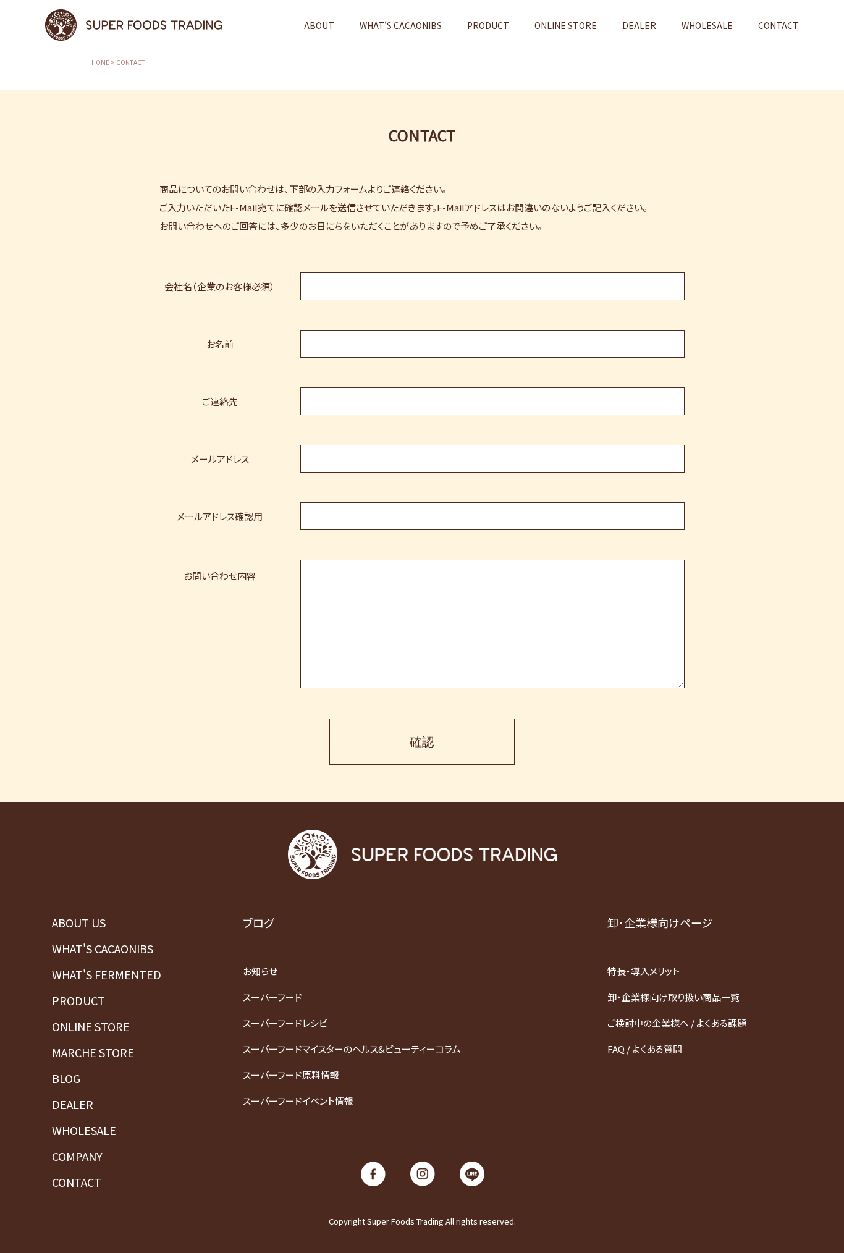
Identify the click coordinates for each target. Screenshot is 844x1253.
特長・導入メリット (643, 970)
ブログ (258, 922)
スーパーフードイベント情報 (298, 1100)
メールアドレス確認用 (220, 516)
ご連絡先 (220, 401)
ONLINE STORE (565, 25)
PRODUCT (488, 25)
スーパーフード (272, 996)
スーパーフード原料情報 (291, 1074)
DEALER (639, 25)
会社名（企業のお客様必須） (219, 286)
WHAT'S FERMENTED (106, 974)
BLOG (66, 1078)
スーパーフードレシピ (285, 1022)
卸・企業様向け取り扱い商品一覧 (673, 996)
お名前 (220, 343)
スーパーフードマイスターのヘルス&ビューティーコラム (352, 1048)
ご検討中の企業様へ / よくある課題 (676, 1022)
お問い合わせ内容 (220, 574)
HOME (100, 62)
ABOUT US (79, 922)
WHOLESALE (707, 25)
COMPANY (77, 1156)
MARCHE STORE (93, 1052)
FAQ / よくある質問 (644, 1048)
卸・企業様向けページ (659, 922)
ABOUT (319, 25)
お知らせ (260, 970)
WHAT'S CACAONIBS (401, 25)
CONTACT (778, 25)
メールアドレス (220, 458)
